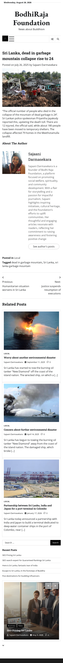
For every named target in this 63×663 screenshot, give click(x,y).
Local (17, 258)
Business (11, 626)
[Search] (58, 39)
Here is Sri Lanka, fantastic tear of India (19, 565)
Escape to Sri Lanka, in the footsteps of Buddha (23, 570)
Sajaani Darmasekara (45, 65)
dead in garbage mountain (26, 262)
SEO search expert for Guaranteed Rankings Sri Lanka (26, 560)
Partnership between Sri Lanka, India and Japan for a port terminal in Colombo (28, 507)
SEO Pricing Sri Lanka (11, 555)
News (20, 626)
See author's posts (44, 246)
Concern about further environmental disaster (30, 429)
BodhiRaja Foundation (31, 18)
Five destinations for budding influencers (20, 576)
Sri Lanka (48, 262)
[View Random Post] (52, 39)
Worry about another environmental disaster (30, 357)
